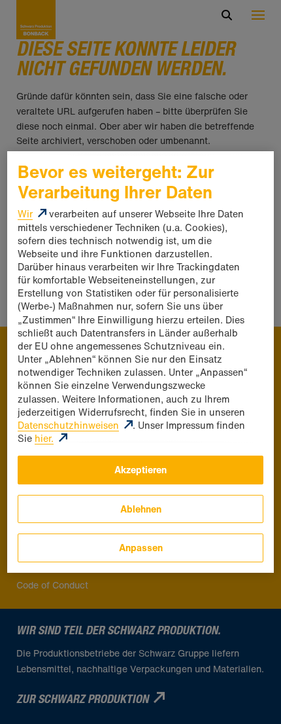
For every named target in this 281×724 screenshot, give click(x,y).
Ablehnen (140, 509)
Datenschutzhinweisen (68, 425)
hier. (44, 438)
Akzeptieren (140, 470)
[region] (140, 362)
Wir (25, 214)
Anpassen (141, 547)
